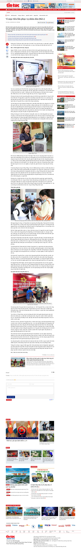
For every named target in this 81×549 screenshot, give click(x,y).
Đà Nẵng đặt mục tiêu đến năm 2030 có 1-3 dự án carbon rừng (47, 443)
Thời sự (8, 9)
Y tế (63, 9)
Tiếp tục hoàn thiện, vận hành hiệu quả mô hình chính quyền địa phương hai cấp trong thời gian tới (27, 34)
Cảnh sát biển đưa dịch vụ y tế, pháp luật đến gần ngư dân (24, 459)
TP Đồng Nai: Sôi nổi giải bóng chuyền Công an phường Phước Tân (13, 518)
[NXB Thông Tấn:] (27, 527)
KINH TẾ (17, 9)
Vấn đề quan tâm (14, 15)
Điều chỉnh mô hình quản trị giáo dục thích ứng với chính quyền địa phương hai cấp (39, 359)
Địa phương (67, 532)
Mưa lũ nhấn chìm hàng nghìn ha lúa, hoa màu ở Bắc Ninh (36, 459)
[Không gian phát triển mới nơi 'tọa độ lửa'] (18, 476)
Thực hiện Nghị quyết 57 (69, 9)
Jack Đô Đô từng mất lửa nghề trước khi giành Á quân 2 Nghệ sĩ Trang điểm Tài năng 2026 (49, 518)
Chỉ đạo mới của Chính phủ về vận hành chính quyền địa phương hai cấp (22, 38)
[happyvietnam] (21, 525)
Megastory (8, 489)
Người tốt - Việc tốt (29, 15)
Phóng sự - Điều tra (21, 15)
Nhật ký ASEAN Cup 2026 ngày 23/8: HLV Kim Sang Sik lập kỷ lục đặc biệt (47, 432)
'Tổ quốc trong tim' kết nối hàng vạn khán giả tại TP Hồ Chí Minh (12, 459)
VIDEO (76, 9)
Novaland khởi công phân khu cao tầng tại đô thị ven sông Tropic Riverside (31, 518)
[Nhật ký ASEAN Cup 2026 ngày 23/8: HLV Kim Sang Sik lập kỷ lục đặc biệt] (47, 426)
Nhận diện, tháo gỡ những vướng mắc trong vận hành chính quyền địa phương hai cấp (24, 39)
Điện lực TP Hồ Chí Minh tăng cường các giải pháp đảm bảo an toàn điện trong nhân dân (67, 518)
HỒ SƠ (42, 9)
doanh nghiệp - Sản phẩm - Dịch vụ (13, 505)
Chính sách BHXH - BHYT (43, 15)
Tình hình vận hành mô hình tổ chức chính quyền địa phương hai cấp (21, 36)
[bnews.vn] (34, 527)
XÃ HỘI (20, 9)
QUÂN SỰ (45, 9)
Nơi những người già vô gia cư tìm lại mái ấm (17, 495)
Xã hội (8, 15)
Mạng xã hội (36, 15)
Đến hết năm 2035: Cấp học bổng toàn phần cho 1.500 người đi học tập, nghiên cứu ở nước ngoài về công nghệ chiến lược (42, 490)
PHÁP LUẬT (25, 9)
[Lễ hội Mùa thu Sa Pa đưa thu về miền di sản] (42, 476)
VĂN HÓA (29, 9)
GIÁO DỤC (33, 9)
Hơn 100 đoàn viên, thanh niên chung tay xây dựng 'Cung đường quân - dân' (48, 460)
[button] (52, 454)
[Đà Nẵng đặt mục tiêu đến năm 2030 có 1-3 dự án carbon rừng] (47, 438)
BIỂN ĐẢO (59, 9)
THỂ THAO (38, 9)
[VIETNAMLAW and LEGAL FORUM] (15, 526)
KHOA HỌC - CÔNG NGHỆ (52, 9)
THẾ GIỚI (13, 9)
